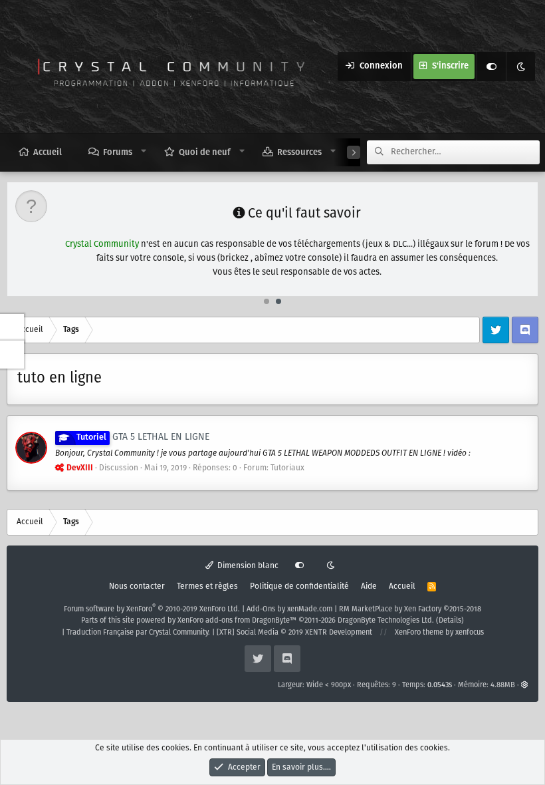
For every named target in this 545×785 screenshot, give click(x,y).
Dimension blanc (246, 565)
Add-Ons (261, 609)
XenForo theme (419, 633)
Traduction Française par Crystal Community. (138, 633)
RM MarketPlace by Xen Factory (410, 609)
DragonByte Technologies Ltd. (386, 621)
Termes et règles (207, 586)
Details (450, 621)
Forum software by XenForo (152, 609)
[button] (144, 151)
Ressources (299, 153)
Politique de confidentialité (299, 586)
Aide (369, 586)
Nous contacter (137, 586)
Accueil (47, 153)
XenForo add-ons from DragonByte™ (236, 621)
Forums (117, 153)
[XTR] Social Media (294, 633)
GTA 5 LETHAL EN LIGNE (142, 437)
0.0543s (439, 685)
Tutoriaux (287, 468)
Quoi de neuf (205, 153)
